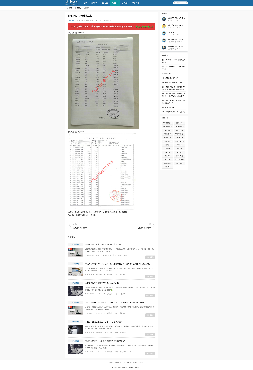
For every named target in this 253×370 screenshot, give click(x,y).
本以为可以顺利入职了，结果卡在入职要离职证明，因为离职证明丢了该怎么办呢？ (118, 264)
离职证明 (122, 274)
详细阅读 (149, 257)
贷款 (167, 145)
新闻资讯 (125, 3)
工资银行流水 (179, 134)
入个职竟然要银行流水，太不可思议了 (173, 112)
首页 (85, 3)
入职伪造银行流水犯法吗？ (176, 39)
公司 (179, 145)
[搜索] (186, 2)
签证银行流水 (117, 255)
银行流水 (123, 352)
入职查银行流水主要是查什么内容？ (177, 46)
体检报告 (179, 156)
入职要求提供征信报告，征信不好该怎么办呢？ (103, 322)
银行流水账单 (167, 141)
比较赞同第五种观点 (168, 107)
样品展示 (115, 3)
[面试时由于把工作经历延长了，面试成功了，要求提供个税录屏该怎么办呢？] (75, 311)
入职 (125, 255)
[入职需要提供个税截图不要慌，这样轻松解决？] (75, 291)
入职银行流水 (167, 123)
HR (167, 152)
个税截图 (122, 294)
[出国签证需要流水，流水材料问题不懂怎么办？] (75, 253)
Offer (167, 159)
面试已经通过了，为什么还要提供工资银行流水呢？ (105, 341)
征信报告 (123, 332)
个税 (167, 167)
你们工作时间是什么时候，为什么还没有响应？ (177, 18)
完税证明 (167, 134)
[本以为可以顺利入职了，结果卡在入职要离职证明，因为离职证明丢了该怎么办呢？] (75, 272)
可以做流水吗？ (172, 32)
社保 (167, 156)
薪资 (179, 152)
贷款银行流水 (179, 126)
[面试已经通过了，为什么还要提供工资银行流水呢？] (75, 349)
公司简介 (94, 3)
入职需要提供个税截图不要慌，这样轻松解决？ (103, 283)
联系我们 (135, 3)
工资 (129, 352)
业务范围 (104, 3)
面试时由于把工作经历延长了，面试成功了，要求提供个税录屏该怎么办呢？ (115, 303)
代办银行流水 (179, 141)
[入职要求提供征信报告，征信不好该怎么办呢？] (75, 330)
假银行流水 (179, 137)
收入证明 (167, 130)
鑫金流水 (94, 215)
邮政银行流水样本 (82, 215)
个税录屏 (122, 313)
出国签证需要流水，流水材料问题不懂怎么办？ (103, 245)
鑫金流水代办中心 (113, 362)
